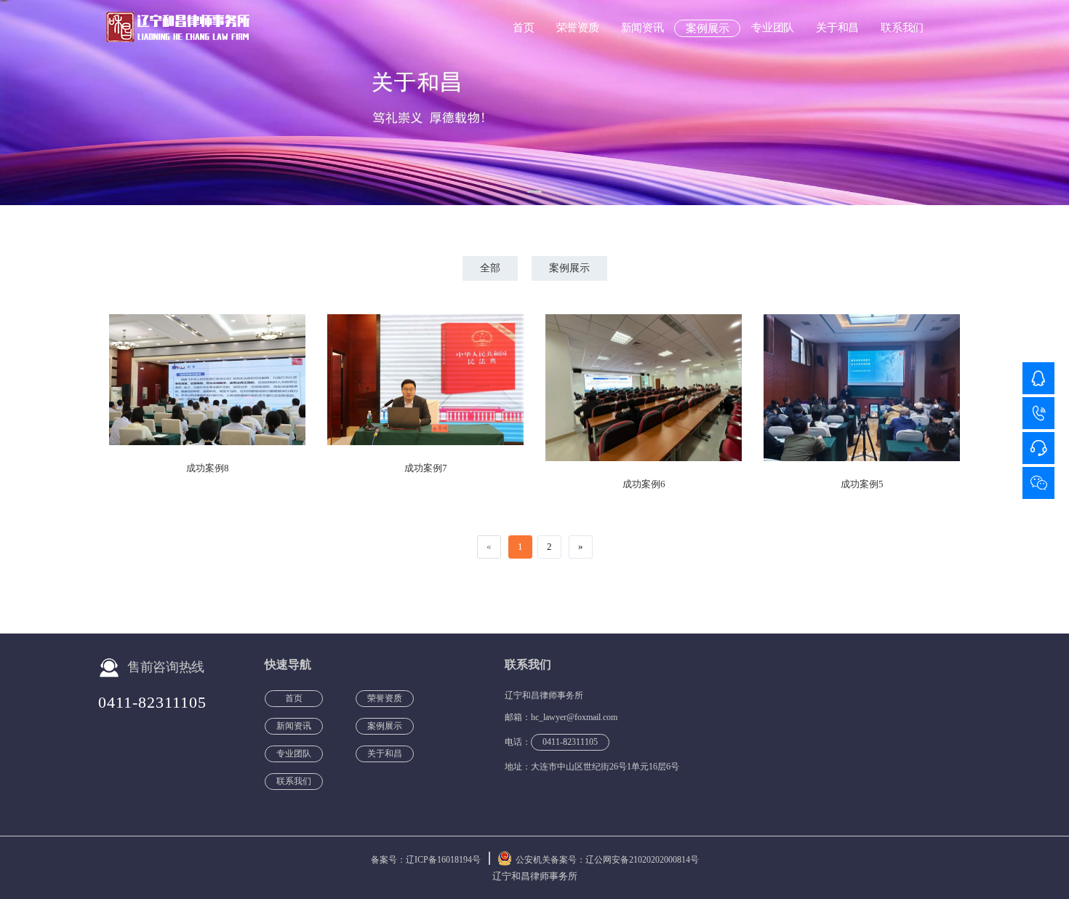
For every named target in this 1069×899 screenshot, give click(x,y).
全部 (490, 268)
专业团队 (772, 27)
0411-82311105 (152, 702)
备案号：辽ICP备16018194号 (426, 860)
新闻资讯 (642, 27)
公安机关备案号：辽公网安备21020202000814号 (607, 860)
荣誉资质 (577, 27)
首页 (523, 27)
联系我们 (902, 27)
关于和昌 (837, 27)
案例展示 (707, 28)
